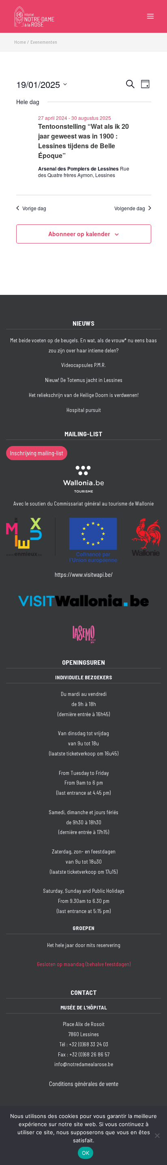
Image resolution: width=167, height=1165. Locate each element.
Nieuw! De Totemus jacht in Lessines (83, 380)
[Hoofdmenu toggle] (150, 16)
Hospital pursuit (83, 410)
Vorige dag (34, 208)
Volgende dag (129, 208)
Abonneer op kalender (79, 234)
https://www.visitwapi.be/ (84, 574)
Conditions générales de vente (83, 1083)
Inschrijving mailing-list (36, 453)
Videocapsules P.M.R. (83, 365)
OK (86, 1153)
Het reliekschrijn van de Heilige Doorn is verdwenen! (84, 395)
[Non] (157, 1135)
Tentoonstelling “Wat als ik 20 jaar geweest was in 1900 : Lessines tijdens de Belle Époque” (83, 141)
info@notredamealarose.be (83, 1064)
